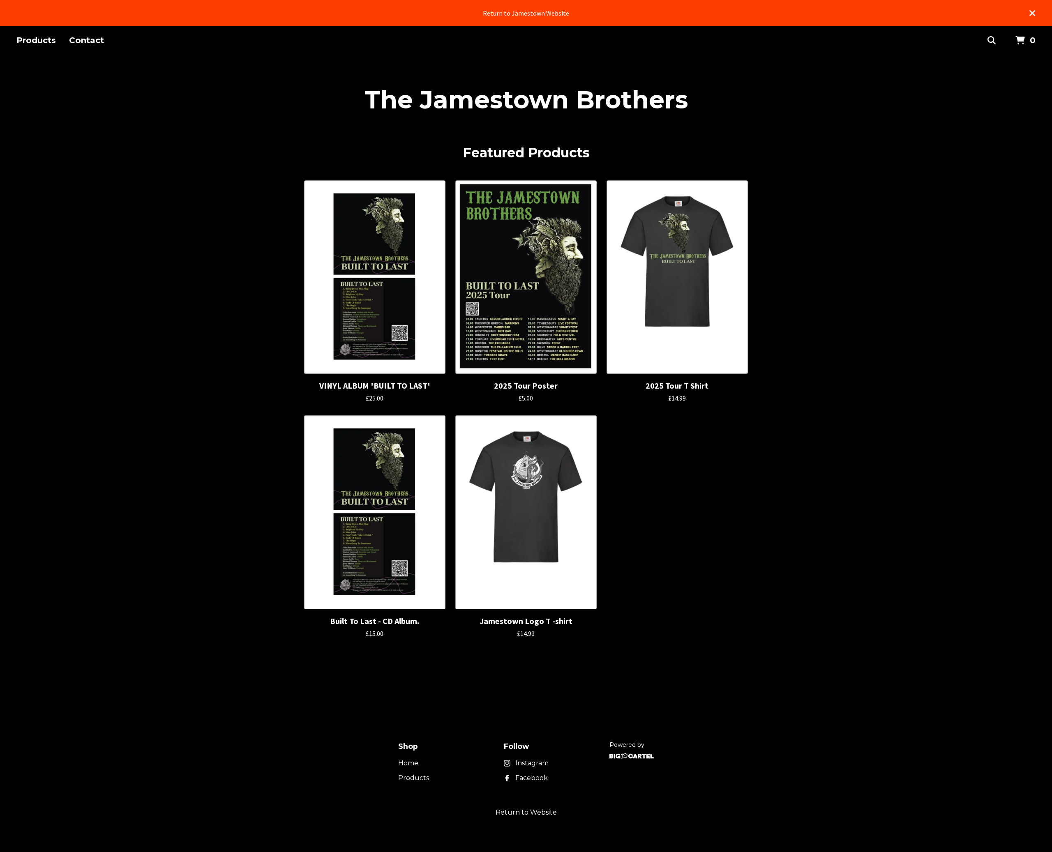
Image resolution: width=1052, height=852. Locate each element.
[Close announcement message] (1032, 13)
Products (36, 40)
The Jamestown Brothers (526, 100)
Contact (86, 40)
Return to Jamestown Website (526, 13)
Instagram (532, 763)
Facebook (531, 778)
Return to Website (526, 812)
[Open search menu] (991, 40)
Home (408, 763)
